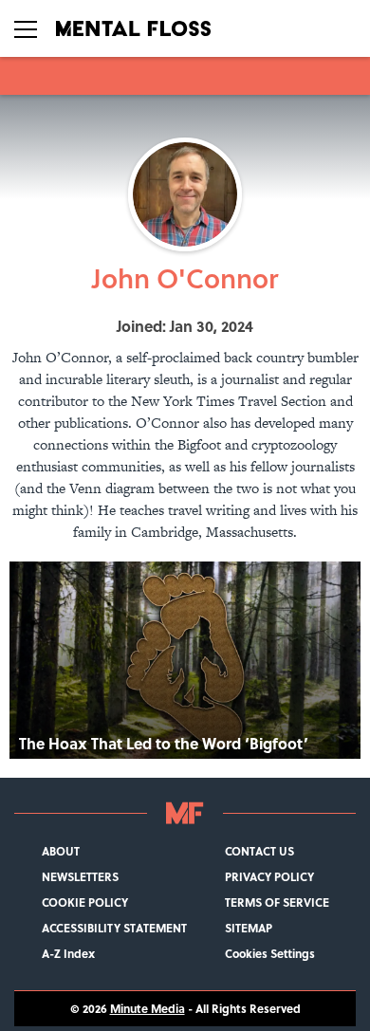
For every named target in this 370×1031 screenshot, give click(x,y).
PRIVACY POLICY (269, 877)
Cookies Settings (270, 954)
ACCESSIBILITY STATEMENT (114, 928)
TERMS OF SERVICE (277, 902)
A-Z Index (68, 954)
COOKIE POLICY (85, 902)
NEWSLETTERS (80, 877)
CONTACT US (259, 851)
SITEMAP (248, 928)
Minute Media (147, 1009)
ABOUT (61, 851)
